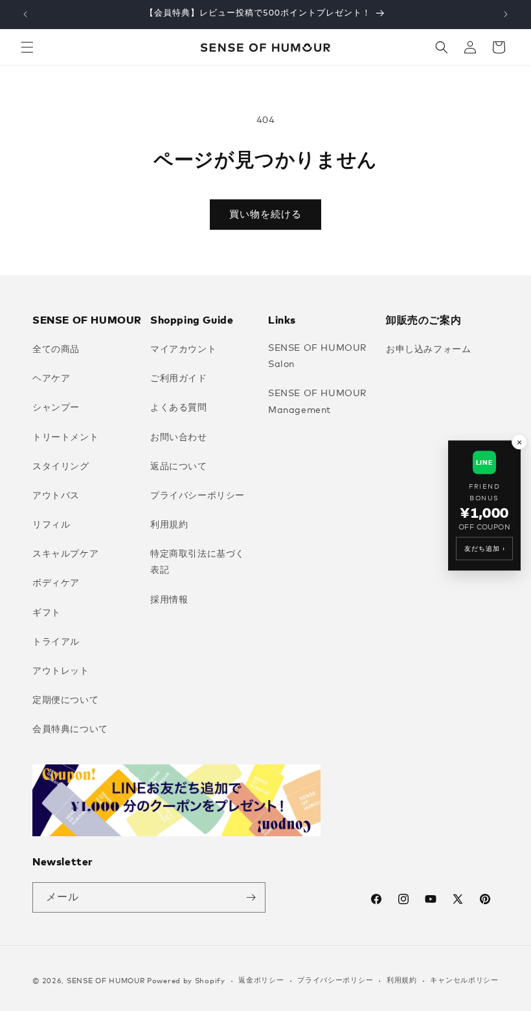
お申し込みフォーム (428, 349)
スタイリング (60, 466)
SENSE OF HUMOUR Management (317, 401)
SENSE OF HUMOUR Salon (317, 356)
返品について (178, 466)
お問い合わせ (178, 437)
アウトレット (60, 671)
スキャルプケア (65, 554)
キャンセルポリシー (464, 980)
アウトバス (56, 495)
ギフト (46, 612)
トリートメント (65, 437)
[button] (27, 47)
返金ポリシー (261, 980)
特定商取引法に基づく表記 (197, 562)
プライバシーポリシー (197, 495)
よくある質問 (178, 407)
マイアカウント (183, 349)
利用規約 (169, 524)
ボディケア (56, 583)
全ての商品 (56, 349)
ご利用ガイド (178, 378)
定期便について (65, 700)
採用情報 (169, 600)
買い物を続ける (265, 214)
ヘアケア (51, 378)
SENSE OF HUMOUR (106, 980)
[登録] (250, 897)
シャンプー (56, 407)
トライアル (56, 642)
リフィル (51, 524)
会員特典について (70, 729)
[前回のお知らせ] (25, 14)
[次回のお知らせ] (505, 14)
